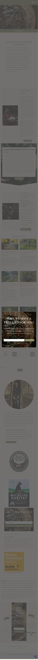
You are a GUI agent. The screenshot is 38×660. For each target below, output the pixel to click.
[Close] (35, 313)
